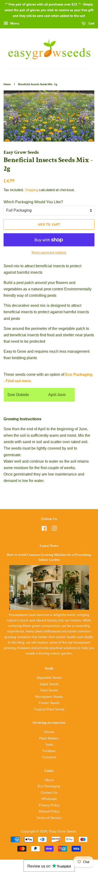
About (49, 780)
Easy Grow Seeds (62, 831)
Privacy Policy (49, 805)
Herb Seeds (49, 690)
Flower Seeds (49, 703)
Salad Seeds (49, 684)
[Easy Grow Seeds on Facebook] (44, 529)
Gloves (49, 732)
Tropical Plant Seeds (49, 709)
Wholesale (49, 799)
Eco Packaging (49, 786)
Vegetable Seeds (49, 677)
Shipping (31, 190)
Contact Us (49, 792)
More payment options (49, 252)
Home (7, 84)
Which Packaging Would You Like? (33, 202)
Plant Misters (49, 738)
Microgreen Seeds (49, 697)
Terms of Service (49, 818)
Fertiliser (49, 751)
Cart (91, 23)
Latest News (49, 546)
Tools (49, 744)
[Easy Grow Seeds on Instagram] (54, 529)
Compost (49, 757)
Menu (14, 23)
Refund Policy (49, 811)
